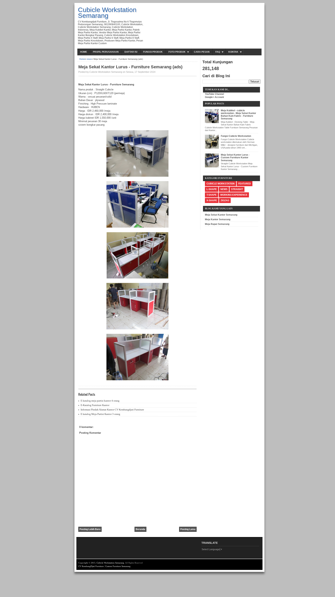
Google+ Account (214, 97)
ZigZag (225, 200)
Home (83, 52)
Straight (237, 189)
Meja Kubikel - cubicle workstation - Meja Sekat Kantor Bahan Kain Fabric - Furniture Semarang (238, 114)
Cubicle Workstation (220, 183)
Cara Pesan (202, 52)
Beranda (140, 529)
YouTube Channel (214, 94)
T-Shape (211, 195)
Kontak (233, 52)
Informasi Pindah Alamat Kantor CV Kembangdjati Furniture (112, 409)
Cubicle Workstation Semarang (107, 12)
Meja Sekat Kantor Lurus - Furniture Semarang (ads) (130, 66)
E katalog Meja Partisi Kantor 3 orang (100, 414)
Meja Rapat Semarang (217, 224)
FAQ (217, 52)
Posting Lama (187, 529)
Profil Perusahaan (106, 52)
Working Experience (233, 195)
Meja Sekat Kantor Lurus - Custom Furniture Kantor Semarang (235, 157)
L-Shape (211, 189)
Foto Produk (177, 52)
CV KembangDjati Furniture (91, 566)
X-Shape (211, 200)
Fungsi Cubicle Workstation (236, 136)
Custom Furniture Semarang (117, 566)
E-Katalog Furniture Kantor (95, 405)
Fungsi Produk (153, 52)
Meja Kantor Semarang (217, 219)
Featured (244, 183)
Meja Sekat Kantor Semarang (221, 214)
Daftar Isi (130, 52)
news (89, 59)
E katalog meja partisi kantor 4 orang (100, 400)
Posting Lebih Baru (89, 529)
